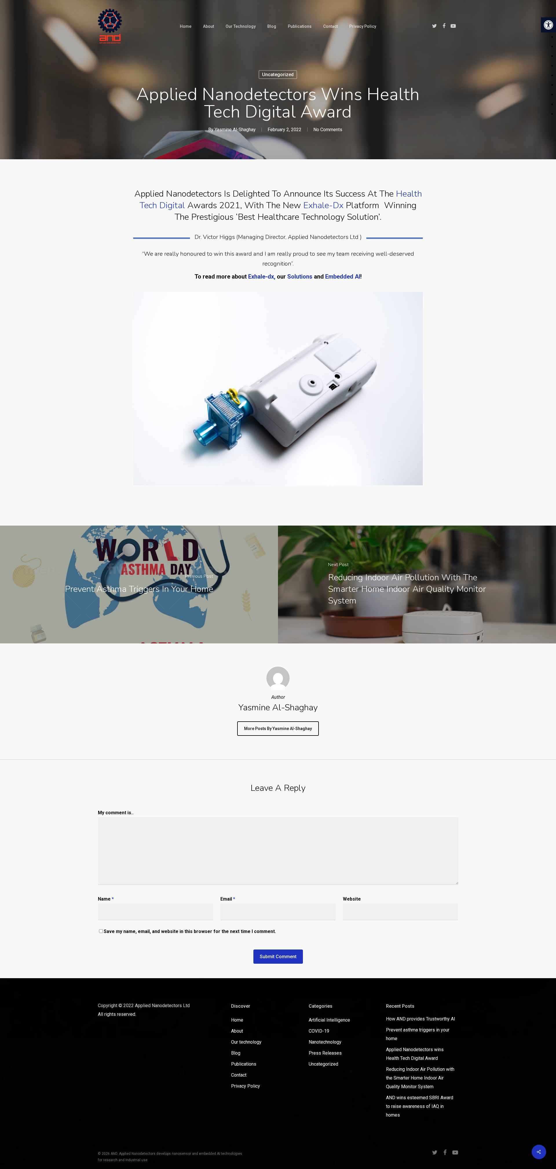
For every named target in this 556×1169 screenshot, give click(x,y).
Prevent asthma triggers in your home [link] (417, 1034)
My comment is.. (115, 812)
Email (227, 899)
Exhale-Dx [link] (323, 205)
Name (106, 899)
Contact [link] (238, 1075)
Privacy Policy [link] (245, 1086)
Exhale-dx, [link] (262, 276)
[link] (548, 24)
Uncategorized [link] (278, 74)
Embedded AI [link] (342, 276)
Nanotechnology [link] (325, 1042)
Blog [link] (235, 1053)
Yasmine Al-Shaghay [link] (235, 129)
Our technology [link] (246, 1042)
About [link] (237, 1031)
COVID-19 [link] (319, 1031)
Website (352, 899)
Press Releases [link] (325, 1053)
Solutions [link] (299, 276)
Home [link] (237, 1020)
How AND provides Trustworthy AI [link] (420, 1019)
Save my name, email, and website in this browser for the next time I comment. (190, 931)
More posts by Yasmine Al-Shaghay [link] (278, 728)
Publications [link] (243, 1064)
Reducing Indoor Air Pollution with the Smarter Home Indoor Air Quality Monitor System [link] (420, 1077)
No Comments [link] (327, 129)
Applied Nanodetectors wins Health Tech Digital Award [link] (415, 1054)
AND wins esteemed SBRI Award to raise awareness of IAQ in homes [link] (419, 1106)
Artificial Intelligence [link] (329, 1020)
